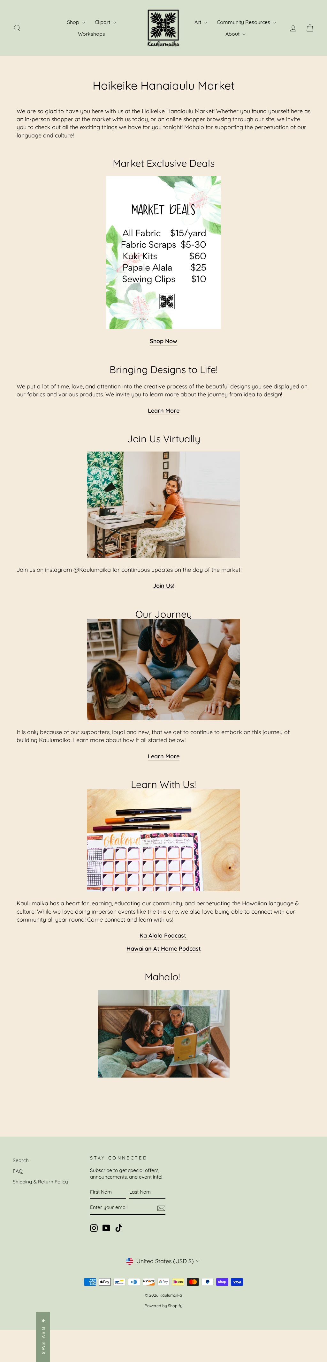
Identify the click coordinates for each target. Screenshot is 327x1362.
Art (198, 22)
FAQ (18, 1171)
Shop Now (163, 341)
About (233, 34)
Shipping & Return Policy (40, 1182)
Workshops (91, 34)
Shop (73, 22)
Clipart (103, 22)
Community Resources (244, 22)
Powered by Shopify (163, 1305)
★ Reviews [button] (43, 1337)
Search (21, 1160)
